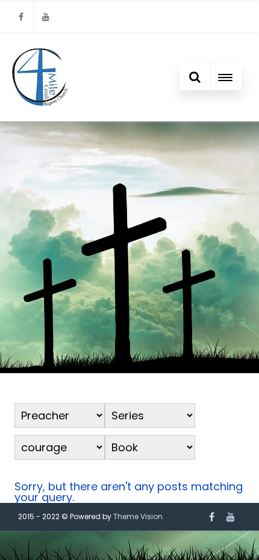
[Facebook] (21, 17)
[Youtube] (46, 17)
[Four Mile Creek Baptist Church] (39, 77)
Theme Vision (138, 516)
